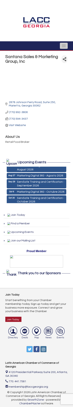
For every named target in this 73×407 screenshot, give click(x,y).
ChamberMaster (30, 403)
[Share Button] (64, 59)
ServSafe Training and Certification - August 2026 (40, 167)
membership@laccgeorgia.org (28, 386)
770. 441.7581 (17, 381)
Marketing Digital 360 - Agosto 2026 (40, 175)
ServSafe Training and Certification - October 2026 (40, 199)
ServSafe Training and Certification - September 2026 (40, 183)
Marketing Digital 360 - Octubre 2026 (40, 191)
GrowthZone (35, 399)
